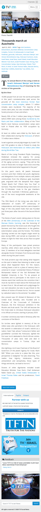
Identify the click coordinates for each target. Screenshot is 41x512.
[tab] (8, 395)
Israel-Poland (22, 59)
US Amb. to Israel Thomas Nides (16, 66)
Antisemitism (5, 50)
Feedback (9, 459)
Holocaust (18, 54)
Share (6, 76)
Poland (29, 64)
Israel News (5, 59)
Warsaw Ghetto (33, 66)
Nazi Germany (21, 64)
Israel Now (13, 59)
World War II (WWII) (7, 69)
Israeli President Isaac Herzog (24, 62)
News (15, 47)
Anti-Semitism (25, 47)
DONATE (20, 410)
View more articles (9, 387)
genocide (11, 54)
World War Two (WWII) (22, 69)
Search (36, 503)
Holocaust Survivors (26, 57)
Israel (35, 57)
